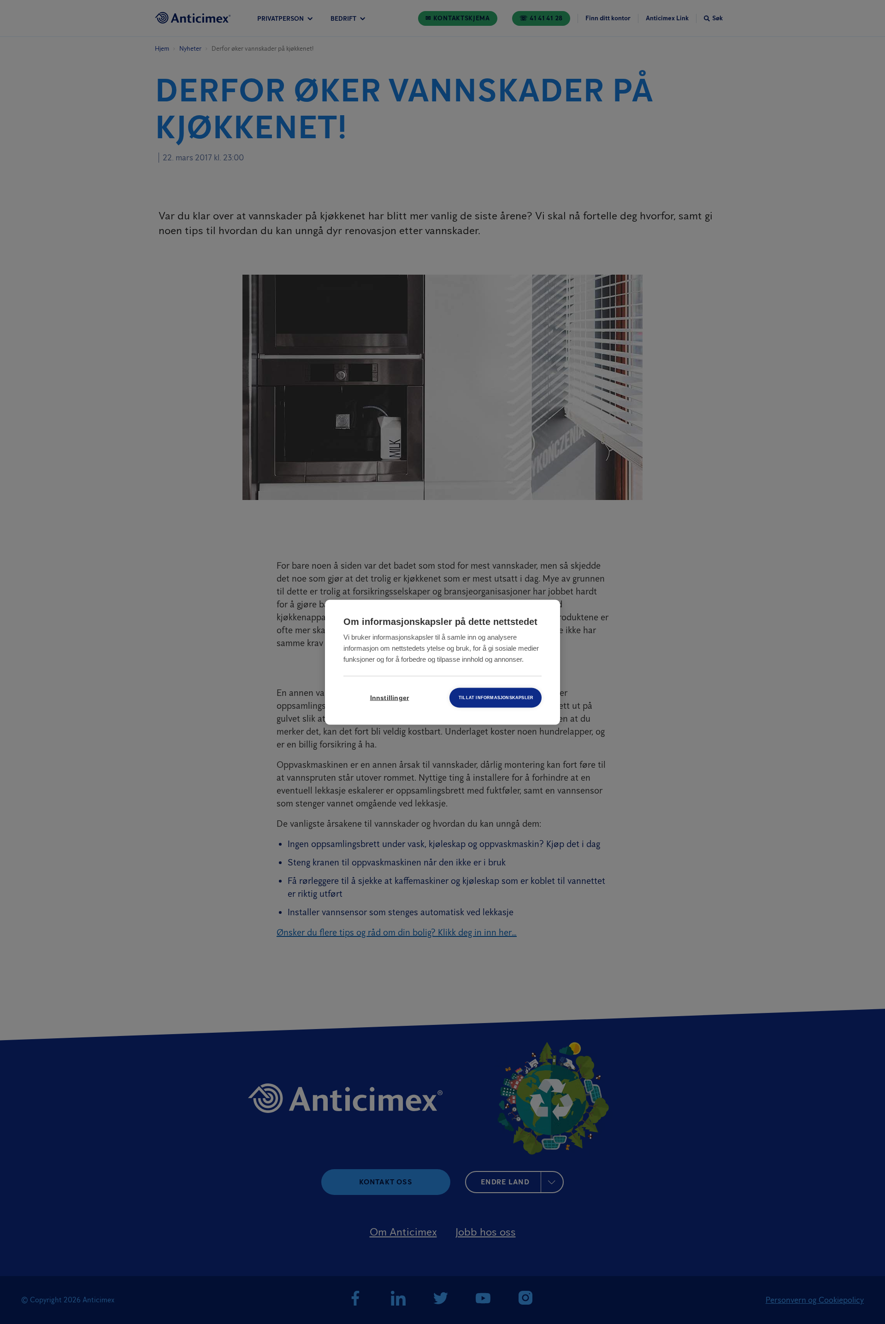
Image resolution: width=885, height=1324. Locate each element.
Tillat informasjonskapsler (496, 697)
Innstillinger (389, 697)
